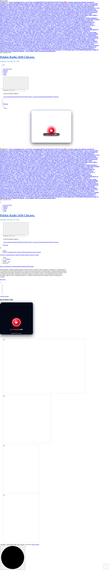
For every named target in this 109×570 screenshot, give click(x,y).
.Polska (15, 96)
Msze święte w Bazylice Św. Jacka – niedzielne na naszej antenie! (53, 25)
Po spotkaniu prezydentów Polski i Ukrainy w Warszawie (78, 38)
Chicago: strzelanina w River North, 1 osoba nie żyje (76, 32)
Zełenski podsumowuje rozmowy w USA (51, 32)
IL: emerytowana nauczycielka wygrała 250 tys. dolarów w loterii (31, 31)
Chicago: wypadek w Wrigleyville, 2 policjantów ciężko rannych (23, 32)
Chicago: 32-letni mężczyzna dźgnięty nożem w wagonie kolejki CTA (55, 34)
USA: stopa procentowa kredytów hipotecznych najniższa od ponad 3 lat (36, 11)
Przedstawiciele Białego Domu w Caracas (18, 18)
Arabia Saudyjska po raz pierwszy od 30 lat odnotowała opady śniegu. (66, 36)
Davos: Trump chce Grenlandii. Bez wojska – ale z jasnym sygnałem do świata (26, 8)
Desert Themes (35, 544)
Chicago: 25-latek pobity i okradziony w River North (36, 29)
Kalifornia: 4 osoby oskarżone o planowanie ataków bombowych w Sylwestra (37, 45)
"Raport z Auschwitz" (33, 96)
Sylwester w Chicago (81, 29)
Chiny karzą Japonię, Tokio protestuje (34, 19)
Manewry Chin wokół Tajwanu (28, 34)
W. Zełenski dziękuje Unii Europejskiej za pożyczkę (46, 39)
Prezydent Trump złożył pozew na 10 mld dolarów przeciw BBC (67, 42)
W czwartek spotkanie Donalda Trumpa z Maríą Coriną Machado (52, 15)
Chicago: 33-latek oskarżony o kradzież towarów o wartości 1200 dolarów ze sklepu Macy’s (70, 19)
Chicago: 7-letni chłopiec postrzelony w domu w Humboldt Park (58, 28)
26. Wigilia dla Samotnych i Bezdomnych (73, 35)
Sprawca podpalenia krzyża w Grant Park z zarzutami (24, 2)
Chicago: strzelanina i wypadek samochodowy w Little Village (41, 13)
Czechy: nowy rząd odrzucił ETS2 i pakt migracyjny (60, 44)
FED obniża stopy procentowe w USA (55, 49)
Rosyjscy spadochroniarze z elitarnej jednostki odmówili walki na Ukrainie (22, 252)
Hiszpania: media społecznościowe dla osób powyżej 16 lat (60, 48)
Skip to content (4, 0)
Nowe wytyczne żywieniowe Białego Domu (40, 18)
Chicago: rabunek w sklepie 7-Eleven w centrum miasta (21, 25)
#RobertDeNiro (49, 96)
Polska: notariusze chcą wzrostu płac (37, 47)
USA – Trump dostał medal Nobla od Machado (53, 9)
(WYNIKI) (25, 96)
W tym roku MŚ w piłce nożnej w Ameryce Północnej (19, 26)
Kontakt (5, 72)
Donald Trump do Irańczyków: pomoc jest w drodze (56, 12)
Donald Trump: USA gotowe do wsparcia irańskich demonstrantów (23, 28)
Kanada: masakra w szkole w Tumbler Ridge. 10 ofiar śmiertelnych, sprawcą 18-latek (41, 3)
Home (4, 250)
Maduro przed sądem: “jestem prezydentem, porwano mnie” (60, 23)
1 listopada (55, 96)
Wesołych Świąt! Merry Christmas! (83, 34)
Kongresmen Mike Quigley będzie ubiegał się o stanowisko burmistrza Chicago (42, 21)
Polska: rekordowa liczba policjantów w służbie (63, 29)
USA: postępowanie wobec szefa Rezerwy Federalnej (19, 15)
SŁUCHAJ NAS (7, 69)
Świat (4, 260)
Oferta (4, 74)
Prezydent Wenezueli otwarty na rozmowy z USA (47, 26)
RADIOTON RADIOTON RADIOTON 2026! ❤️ (52, 2)
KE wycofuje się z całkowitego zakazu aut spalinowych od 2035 (29, 44)
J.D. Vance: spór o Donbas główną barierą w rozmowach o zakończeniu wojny (41, 35)
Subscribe (5, 104)
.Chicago (5, 96)
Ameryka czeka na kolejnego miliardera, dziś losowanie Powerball (32, 42)
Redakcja (8, 259)
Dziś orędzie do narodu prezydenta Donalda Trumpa (74, 41)
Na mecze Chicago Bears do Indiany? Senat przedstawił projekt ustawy (75, 11)
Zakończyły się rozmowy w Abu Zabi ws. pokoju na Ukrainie (78, 5)
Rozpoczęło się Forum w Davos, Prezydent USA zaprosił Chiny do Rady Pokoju (69, 8)
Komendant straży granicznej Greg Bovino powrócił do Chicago (43, 41)
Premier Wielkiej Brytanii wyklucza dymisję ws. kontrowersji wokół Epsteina (41, 5)
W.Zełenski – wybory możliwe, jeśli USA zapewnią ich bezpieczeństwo (37, 51)
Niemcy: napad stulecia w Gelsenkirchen (60, 31)
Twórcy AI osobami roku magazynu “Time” (33, 49)
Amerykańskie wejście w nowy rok (12, 29)
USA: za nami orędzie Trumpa (17, 41)
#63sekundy (42, 96)
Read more (3, 279)
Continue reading (4, 296)
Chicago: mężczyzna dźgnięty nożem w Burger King (61, 47)
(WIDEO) (19, 96)
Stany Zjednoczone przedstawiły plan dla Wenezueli (66, 18)
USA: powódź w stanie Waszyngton (34, 48)
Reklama (5, 70)
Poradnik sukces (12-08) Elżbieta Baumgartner (78, 49)
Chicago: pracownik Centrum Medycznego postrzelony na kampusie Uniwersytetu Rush (31, 16)
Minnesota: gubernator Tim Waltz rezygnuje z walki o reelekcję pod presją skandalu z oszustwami (31, 22)
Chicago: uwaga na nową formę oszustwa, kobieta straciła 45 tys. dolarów (43, 38)
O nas (4, 73)
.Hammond (10, 96)
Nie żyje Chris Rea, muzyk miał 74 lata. (36, 36)
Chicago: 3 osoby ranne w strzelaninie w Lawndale (72, 22)
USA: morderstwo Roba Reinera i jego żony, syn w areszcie (74, 45)
